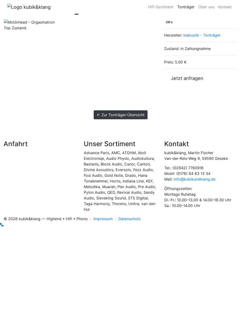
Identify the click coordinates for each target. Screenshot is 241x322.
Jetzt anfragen (185, 78)
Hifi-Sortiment (160, 6)
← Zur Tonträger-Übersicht (121, 114)
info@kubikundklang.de (194, 179)
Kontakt (225, 6)
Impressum (103, 218)
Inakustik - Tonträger (202, 35)
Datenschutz (129, 218)
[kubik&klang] (29, 7)
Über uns (206, 6)
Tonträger (186, 6)
